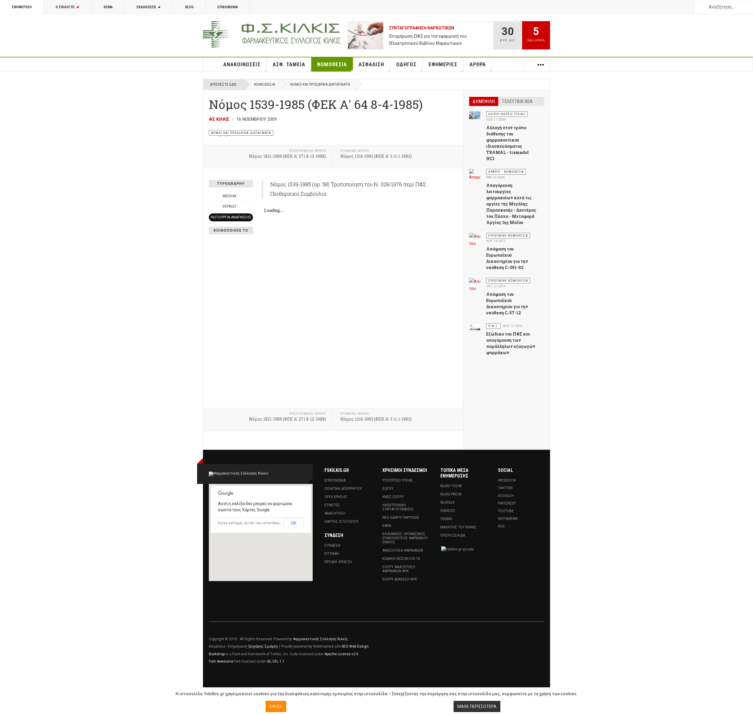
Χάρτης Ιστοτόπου (341, 522)
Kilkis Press (451, 494)
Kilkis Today (451, 486)
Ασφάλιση (371, 64)
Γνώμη (446, 519)
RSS (501, 526)
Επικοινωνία (227, 7)
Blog (189, 7)
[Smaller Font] (212, 196)
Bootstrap (217, 654)
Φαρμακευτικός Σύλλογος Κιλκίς (320, 639)
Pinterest (507, 503)
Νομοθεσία (332, 64)
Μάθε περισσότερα (477, 706)
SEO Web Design (355, 646)
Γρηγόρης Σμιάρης (263, 646)
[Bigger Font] (249, 196)
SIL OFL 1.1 (275, 661)
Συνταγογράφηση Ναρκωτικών (421, 28)
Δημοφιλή (484, 101)
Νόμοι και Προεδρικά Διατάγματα (320, 84)
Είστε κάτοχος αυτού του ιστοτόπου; (249, 523)
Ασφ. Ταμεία (289, 64)
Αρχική (210, 64)
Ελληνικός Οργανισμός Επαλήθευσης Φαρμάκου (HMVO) (405, 538)
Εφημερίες (443, 64)
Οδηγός (406, 64)
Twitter (505, 488)
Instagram (508, 519)
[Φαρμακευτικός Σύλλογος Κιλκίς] (272, 34)
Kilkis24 (447, 502)
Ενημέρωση (22, 7)
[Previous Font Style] (212, 206)
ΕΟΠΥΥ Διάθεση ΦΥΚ (399, 579)
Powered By (517, 643)
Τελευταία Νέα (517, 101)
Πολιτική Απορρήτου (343, 489)
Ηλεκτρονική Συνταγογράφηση (397, 507)
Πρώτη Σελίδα (452, 535)
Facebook (507, 480)
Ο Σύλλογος (65, 7)
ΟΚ (293, 523)
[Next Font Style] (249, 206)
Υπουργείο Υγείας (397, 480)
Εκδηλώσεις (146, 7)
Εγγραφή (331, 554)
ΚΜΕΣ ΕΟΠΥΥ (393, 497)
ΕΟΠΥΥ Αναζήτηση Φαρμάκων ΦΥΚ (398, 569)
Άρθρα (477, 64)
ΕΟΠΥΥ (388, 489)
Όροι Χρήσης (335, 497)
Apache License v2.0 (341, 654)
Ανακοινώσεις (242, 64)
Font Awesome (221, 661)
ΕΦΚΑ (386, 526)
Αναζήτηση (334, 513)
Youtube (506, 511)
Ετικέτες (332, 505)
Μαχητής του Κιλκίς (458, 527)
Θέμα (108, 7)
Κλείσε (275, 706)
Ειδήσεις (448, 511)
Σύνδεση (332, 545)
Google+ (506, 496)
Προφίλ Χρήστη (338, 562)
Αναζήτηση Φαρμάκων (402, 550)
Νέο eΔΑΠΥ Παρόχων (400, 517)
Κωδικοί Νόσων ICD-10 (401, 559)
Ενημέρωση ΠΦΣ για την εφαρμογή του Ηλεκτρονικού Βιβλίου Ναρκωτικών (428, 39)
